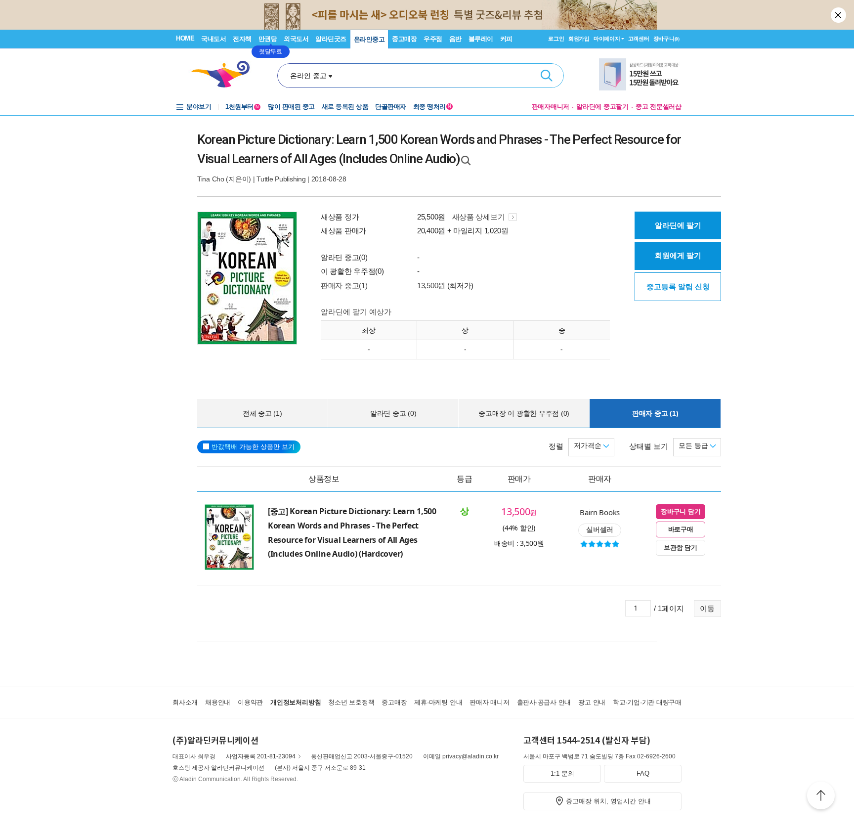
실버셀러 (599, 529)
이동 (707, 608)
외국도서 (296, 39)
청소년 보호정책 (351, 702)
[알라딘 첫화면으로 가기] (224, 74)
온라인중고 (369, 39)
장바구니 (666, 39)
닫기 (839, 15)
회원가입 (579, 39)
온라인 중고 (308, 76)
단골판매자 (390, 106)
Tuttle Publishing (280, 179)
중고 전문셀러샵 (659, 106)
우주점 (433, 39)
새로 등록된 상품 (345, 106)
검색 (546, 76)
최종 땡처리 (432, 106)
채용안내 (217, 702)
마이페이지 (607, 39)
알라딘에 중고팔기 (602, 106)
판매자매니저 (551, 106)
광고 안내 (591, 702)
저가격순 (588, 445)
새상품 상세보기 (479, 217)
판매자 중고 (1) (655, 413)
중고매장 (404, 39)
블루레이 (481, 39)
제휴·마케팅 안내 (438, 702)
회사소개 (185, 702)
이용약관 (250, 702)
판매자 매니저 (489, 702)
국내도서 (213, 39)
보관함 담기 (680, 547)
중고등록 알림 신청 (678, 286)
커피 (506, 39)
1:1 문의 (562, 773)
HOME (185, 38)
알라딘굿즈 (330, 39)
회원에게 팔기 (678, 255)
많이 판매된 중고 (291, 106)
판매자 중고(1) (344, 285)
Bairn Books (600, 512)
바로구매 (680, 529)
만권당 (267, 39)
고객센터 (638, 39)
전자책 (242, 39)
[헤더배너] (640, 74)
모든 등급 (694, 445)
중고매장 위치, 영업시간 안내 (608, 801)
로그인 (556, 39)
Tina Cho (210, 179)
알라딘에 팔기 (678, 225)
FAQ (643, 773)
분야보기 (198, 106)
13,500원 (431, 285)
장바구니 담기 (680, 511)
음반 (455, 39)
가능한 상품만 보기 (253, 446)
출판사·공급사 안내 (544, 702)
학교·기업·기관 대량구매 (647, 702)
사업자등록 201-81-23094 (261, 756)
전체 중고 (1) (262, 413)
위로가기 (821, 797)
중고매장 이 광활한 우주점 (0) (523, 413)
